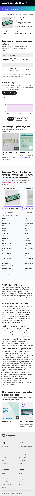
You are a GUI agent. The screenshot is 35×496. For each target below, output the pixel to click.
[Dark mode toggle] (23, 3)
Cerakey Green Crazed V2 (10, 153)
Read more (30, 24)
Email (20, 473)
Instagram (22, 479)
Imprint (4, 487)
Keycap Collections (25, 449)
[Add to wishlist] (11, 19)
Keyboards (5, 446)
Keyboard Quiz (23, 458)
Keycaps (4, 449)
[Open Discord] (16, 3)
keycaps (10, 14)
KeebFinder (7, 3)
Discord (21, 476)
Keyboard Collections (25, 446)
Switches (4, 452)
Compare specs (7, 159)
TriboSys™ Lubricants (9, 421)
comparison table (10, 183)
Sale (3, 460)
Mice (3, 455)
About (3, 473)
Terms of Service (7, 485)
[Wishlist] (20, 3)
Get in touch (5, 476)
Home (3, 14)
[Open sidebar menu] (31, 3)
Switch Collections (24, 452)
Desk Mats (5, 458)
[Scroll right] (31, 148)
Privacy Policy (5, 482)
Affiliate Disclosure (7, 479)
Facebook (22, 482)
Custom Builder (23, 460)
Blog (20, 463)
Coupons (4, 463)
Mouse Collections (24, 455)
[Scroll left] (4, 148)
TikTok (21, 485)
